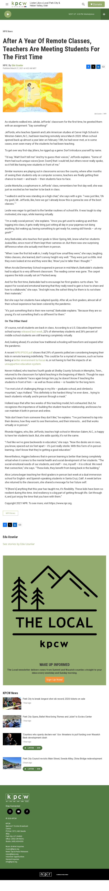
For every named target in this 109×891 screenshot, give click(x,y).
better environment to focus (29, 360)
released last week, (32, 331)
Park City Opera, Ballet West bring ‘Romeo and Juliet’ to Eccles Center (57, 716)
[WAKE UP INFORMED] (54, 607)
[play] (8, 14)
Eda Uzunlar (17, 65)
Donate (97, 4)
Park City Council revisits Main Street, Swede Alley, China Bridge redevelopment (62, 758)
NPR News (8, 31)
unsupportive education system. (23, 363)
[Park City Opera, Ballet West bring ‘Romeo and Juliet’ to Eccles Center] (12, 721)
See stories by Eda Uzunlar (19, 544)
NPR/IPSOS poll (24, 352)
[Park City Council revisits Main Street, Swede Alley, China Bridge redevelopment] (12, 763)
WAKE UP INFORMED (54, 665)
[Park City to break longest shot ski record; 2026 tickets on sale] (12, 703)
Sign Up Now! (54, 679)
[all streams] (105, 14)
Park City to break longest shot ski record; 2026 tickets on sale (54, 699)
